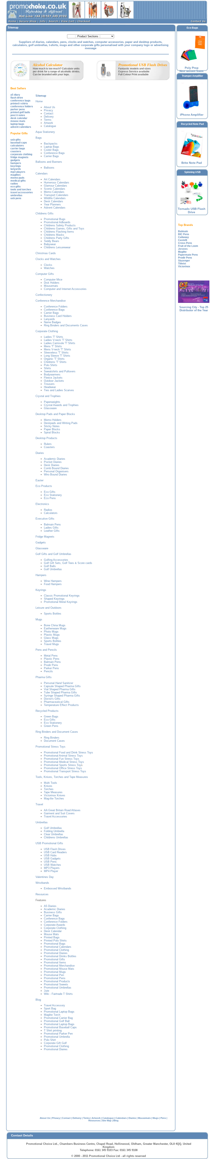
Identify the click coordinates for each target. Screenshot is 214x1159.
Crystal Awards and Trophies (61, 405)
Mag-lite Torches (54, 798)
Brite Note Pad (191, 162)
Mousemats (51, 285)
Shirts (47, 368)
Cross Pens (185, 243)
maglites (15, 174)
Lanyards (49, 319)
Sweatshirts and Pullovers (59, 371)
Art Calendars (52, 179)
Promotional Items (55, 962)
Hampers (41, 575)
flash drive (16, 97)
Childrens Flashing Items (59, 231)
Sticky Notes (52, 426)
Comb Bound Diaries (56, 468)
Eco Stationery (53, 495)
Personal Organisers (56, 471)
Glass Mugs (51, 637)
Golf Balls (50, 566)
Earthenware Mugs (55, 628)
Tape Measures (53, 792)
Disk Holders (51, 282)
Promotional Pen (54, 975)
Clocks (48, 264)
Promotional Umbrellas (57, 987)
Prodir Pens (51, 665)
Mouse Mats (51, 934)
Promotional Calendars (57, 946)
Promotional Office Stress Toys (63, 768)
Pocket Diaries (53, 462)
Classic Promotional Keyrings (62, 595)
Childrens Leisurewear (57, 247)
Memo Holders (52, 419)
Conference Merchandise (51, 300)
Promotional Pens (54, 978)
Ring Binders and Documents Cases (66, 325)
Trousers (49, 383)
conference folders (21, 106)
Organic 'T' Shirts (54, 358)
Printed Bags (52, 937)
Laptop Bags (51, 146)
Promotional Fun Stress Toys (61, 758)
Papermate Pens (188, 254)
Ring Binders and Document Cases (57, 731)
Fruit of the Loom (188, 246)
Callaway (183, 237)
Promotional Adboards (57, 222)
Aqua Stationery (45, 131)
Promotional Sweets (56, 984)
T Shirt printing (53, 1030)
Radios (48, 509)
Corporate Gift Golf (55, 1043)
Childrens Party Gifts (56, 237)
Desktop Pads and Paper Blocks (55, 414)
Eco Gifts (49, 491)
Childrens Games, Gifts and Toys (64, 228)
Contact (48, 113)
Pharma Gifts (44, 677)
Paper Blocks (52, 429)
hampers (15, 163)
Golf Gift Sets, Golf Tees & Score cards (68, 563)
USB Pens (50, 861)
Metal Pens (51, 655)
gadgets (15, 160)
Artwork (48, 122)
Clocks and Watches (48, 259)
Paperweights (52, 401)
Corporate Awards (54, 924)
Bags (39, 137)
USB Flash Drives (55, 849)
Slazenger (184, 260)
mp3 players (17, 171)
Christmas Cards (46, 253)
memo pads (17, 177)
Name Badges (52, 322)
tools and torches (20, 189)
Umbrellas (42, 822)
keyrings (15, 166)
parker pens (17, 109)
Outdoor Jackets (54, 380)
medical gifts (18, 180)
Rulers (48, 444)
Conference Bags (54, 153)
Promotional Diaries (56, 953)
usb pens (15, 198)
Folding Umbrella (54, 831)
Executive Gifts (45, 518)
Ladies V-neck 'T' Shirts (58, 340)
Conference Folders (56, 306)
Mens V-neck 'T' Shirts (57, 349)
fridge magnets (19, 157)
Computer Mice (53, 279)
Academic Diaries (54, 458)
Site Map (106, 1120)
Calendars (42, 173)
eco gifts (15, 186)
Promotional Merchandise (59, 965)
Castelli (182, 240)
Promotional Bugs (54, 219)
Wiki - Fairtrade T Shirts (58, 993)
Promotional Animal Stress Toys (63, 755)
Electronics (42, 504)
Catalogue (50, 126)
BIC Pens (183, 234)
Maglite (182, 251)
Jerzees (183, 248)
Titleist (182, 263)
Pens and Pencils (46, 649)
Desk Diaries (51, 465)
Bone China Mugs (54, 625)
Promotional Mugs (55, 971)
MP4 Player (51, 871)
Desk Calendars (53, 201)
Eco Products (44, 486)
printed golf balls (20, 112)
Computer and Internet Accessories (65, 289)
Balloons (49, 167)
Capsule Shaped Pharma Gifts (62, 686)
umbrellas (16, 195)
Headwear (50, 387)
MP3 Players (52, 868)
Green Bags (51, 716)
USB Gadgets (52, 858)
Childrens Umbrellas (56, 837)
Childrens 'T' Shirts (55, 362)
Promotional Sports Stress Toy (62, 765)
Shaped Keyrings (54, 598)
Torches (49, 789)
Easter (39, 480)
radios (14, 183)
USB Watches (52, 864)
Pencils (48, 671)
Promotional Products (57, 981)
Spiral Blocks (52, 432)
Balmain (183, 231)
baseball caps (18, 142)
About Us (49, 107)
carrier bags (17, 148)
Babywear (50, 244)
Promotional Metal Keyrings (60, 601)
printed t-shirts (19, 103)
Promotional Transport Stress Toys (65, 771)
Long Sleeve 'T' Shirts (57, 355)
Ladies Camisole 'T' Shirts (59, 343)
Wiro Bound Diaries (55, 474)
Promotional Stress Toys (50, 746)
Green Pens (51, 725)
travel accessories (21, 192)
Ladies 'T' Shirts (53, 336)
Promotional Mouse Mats (59, 968)
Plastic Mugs (52, 634)
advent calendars (20, 127)
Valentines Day (45, 877)
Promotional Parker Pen (58, 1033)
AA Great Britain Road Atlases (62, 810)
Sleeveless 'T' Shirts (56, 352)
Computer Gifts (45, 273)
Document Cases (54, 740)
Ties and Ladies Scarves (59, 390)
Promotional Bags (54, 943)
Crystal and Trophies (48, 396)
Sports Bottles (52, 613)
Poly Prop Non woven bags (192, 69)
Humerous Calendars (56, 182)
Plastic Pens (51, 658)
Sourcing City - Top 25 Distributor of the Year (193, 309)
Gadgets (41, 542)
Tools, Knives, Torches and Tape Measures (62, 777)
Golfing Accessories (56, 559)
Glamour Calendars (55, 185)
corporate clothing (21, 154)
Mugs (39, 619)
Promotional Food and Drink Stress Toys (68, 752)
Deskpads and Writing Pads (61, 423)
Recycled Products (47, 710)
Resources (42, 894)
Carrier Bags (51, 156)
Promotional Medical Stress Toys (64, 761)
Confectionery (44, 294)
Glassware (50, 408)
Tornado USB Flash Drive (191, 210)
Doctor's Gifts (52, 698)
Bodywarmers (52, 374)
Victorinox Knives (54, 795)
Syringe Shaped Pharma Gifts (62, 695)
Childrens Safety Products (60, 225)
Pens (163, 1118)
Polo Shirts (50, 365)
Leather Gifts (52, 530)
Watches (49, 268)
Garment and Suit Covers (59, 813)
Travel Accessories (55, 816)
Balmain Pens (52, 524)
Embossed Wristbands (57, 888)
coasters (15, 151)
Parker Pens (51, 668)
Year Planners (52, 204)
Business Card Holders (58, 316)
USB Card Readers (55, 852)
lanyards (15, 169)
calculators (17, 145)
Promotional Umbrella (57, 1036)
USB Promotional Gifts (49, 843)
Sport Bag (50, 1008)
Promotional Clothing (56, 950)
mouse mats (17, 121)
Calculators (50, 513)
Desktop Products (46, 438)
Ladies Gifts (51, 527)
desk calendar (18, 118)
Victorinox (184, 266)
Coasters (49, 447)
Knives (48, 786)
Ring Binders (51, 737)
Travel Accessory (54, 1005)
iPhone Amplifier (191, 114)
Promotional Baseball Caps (60, 1027)
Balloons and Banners (49, 161)
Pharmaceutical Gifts (56, 701)
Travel (39, 804)
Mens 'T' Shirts (53, 346)
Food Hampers (53, 584)
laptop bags (17, 124)
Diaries (40, 453)
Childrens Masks (54, 234)
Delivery (49, 116)
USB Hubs (50, 855)
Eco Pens (50, 498)
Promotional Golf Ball (57, 1021)
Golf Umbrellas (53, 569)
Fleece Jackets (53, 377)
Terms (47, 119)
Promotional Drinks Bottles (60, 956)
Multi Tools (50, 782)
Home (39, 101)
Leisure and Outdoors (48, 607)
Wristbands (42, 882)
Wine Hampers (53, 581)
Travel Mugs (51, 644)
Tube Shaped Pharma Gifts (60, 692)
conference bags (20, 100)
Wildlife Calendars (55, 198)
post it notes (17, 115)
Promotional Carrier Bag (58, 1017)
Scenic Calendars (54, 188)
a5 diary (15, 94)
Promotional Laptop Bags (59, 1011)
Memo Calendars (54, 191)
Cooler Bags (51, 149)
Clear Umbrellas (53, 834)
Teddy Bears (51, 241)
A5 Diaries (50, 906)
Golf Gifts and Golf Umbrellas (53, 554)
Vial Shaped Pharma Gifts (59, 689)
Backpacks (50, 143)
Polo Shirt (50, 1039)
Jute (46, 990)
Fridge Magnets (45, 536)
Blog (38, 999)
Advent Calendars (54, 207)
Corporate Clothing (47, 331)
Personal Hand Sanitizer (58, 683)
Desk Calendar (53, 931)
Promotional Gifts (54, 959)
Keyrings (41, 590)
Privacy (48, 110)
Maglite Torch (52, 1014)
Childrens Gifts (45, 213)
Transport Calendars (56, 195)
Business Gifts (53, 912)
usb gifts (15, 139)
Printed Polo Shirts (55, 940)
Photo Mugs (51, 631)
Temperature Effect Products (61, 705)
